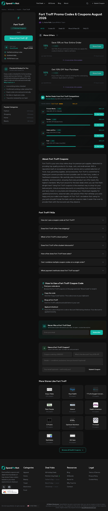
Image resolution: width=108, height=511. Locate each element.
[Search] (87, 3)
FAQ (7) (85, 28)
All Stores (51, 3)
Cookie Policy (93, 479)
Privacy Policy (93, 476)
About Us (70, 479)
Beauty (25, 479)
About (66, 3)
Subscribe (96, 332)
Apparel (26, 472)
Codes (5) (51, 28)
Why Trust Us (71, 483)
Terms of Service (94, 472)
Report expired (100, 56)
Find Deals (39, 3)
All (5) (42, 28)
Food (25, 490)
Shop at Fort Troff (17, 38)
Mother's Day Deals (51, 476)
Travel (25, 483)
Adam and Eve (51, 130)
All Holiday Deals (50, 472)
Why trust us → (9, 82)
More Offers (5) (73, 28)
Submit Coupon (99, 3)
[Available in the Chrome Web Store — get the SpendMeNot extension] (10, 491)
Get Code (100, 114)
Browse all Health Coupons (71, 450)
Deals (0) (62, 28)
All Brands (70, 476)
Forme (49, 119)
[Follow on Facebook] (9, 487)
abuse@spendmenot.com (89, 507)
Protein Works (51, 108)
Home (4, 9)
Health (19, 9)
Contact (70, 487)
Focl (48, 141)
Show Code (97, 46)
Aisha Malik (47, 22)
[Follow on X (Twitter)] (4, 487)
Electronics (27, 487)
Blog (59, 3)
